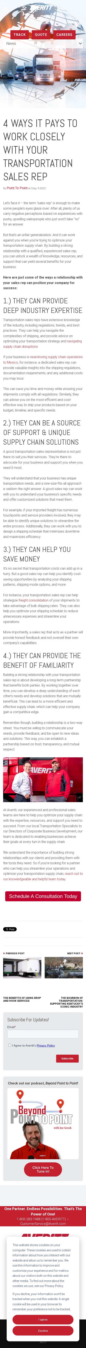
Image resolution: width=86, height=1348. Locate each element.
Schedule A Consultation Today (43, 896)
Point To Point (17, 188)
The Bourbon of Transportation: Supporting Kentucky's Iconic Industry (66, 1002)
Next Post (74, 953)
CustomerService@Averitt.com (43, 1224)
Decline (43, 1330)
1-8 (19, 1219)
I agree (43, 1319)
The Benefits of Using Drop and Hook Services (22, 999)
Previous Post (14, 953)
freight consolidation (33, 600)
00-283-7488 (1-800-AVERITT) (44, 1219)
